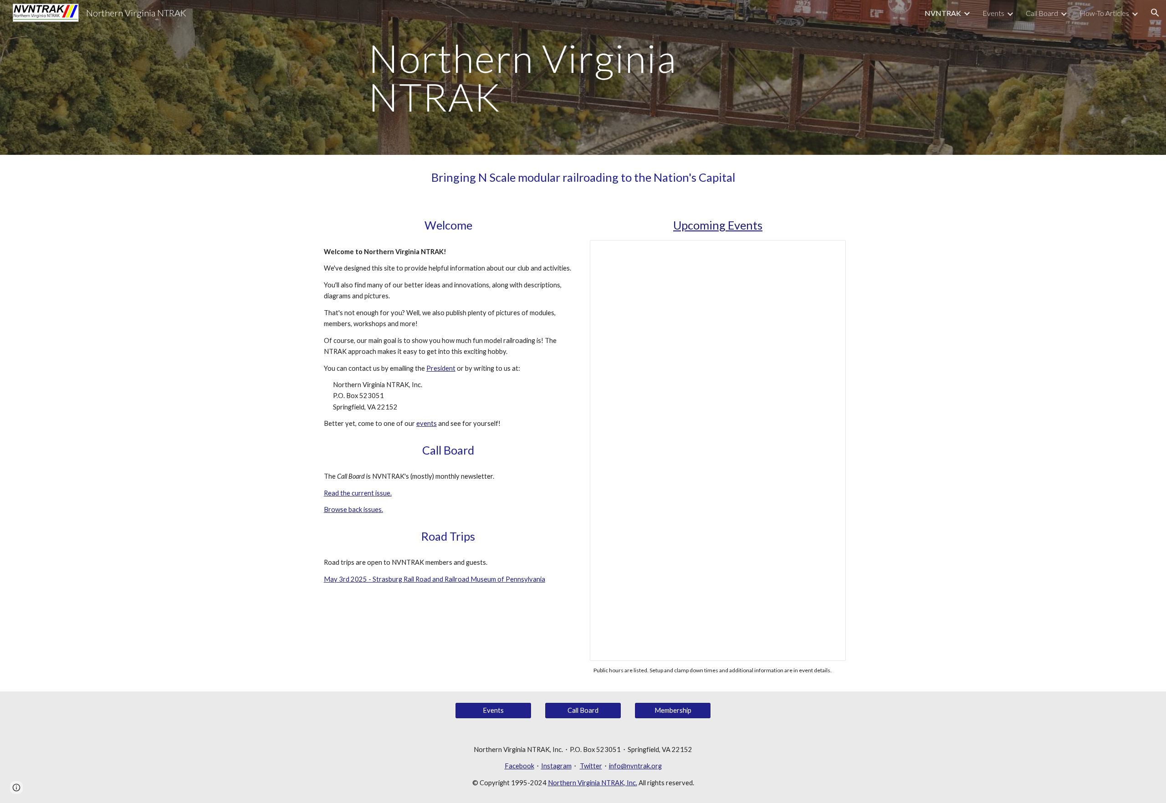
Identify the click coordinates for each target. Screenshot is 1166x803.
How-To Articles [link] (1104, 13)
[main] (583, 77)
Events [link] (993, 13)
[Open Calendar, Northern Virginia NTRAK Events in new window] (828, 252)
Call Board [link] (1042, 13)
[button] (1155, 13)
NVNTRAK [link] (943, 13)
